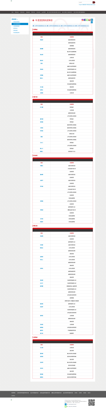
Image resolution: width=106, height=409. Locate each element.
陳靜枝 (41, 377)
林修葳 (41, 236)
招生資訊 (38, 12)
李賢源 (41, 210)
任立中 (41, 283)
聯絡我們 (84, 4)
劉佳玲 (41, 60)
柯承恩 (41, 130)
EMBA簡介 (22, 12)
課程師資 (28, 12)
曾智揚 (41, 122)
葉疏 (42, 136)
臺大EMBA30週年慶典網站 (79, 12)
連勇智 (41, 256)
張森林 (41, 221)
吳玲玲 (41, 368)
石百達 (41, 218)
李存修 (41, 186)
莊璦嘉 (41, 75)
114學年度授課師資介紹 (40, 25)
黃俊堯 (41, 69)
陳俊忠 (41, 247)
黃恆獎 (41, 280)
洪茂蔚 (41, 244)
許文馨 (41, 107)
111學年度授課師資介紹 (82, 25)
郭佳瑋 (41, 54)
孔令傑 (41, 347)
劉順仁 (41, 151)
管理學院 (13, 392)
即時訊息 (17, 12)
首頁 (12, 12)
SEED (89, 392)
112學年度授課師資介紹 (68, 25)
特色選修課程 (16, 32)
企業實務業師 (16, 26)
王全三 (41, 142)
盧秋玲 (41, 330)
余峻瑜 (41, 92)
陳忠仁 (41, 78)
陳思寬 (41, 303)
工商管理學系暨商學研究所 (23, 392)
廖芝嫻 (41, 119)
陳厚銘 (41, 327)
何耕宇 (41, 180)
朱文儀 (41, 87)
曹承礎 (41, 353)
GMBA (80, 392)
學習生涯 (33, 12)
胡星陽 (41, 201)
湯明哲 (41, 315)
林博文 (41, 90)
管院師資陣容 (16, 21)
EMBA (76, 392)
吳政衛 (41, 324)
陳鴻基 (41, 374)
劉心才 (41, 148)
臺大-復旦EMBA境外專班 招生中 (54, 12)
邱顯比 (41, 165)
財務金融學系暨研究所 (45, 392)
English (80, 4)
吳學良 (41, 268)
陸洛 (42, 63)
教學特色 (15, 28)
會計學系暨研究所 (34, 392)
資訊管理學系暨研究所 (68, 392)
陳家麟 (41, 48)
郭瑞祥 (41, 39)
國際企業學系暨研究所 (56, 392)
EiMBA (84, 392)
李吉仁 (41, 259)
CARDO (13, 395)
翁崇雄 (41, 356)
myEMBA (44, 12)
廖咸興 (41, 174)
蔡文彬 (41, 333)
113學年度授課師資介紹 (54, 25)
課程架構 (15, 30)
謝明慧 (41, 286)
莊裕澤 (41, 362)
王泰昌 (41, 127)
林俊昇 (41, 306)
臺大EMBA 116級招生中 (67, 12)
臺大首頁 (93, 4)
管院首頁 (89, 4)
